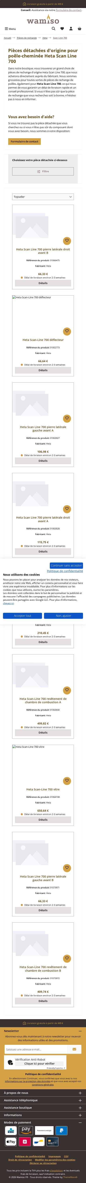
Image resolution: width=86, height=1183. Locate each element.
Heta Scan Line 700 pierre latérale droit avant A (43, 519)
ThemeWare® (70, 1177)
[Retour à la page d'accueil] (43, 19)
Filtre (45, 171)
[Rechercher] (53, 29)
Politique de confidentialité (30, 1156)
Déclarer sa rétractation (43, 1163)
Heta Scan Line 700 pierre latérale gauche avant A (43, 428)
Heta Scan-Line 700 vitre (43, 789)
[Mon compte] (71, 29)
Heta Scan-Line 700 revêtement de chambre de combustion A (43, 700)
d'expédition (56, 1170)
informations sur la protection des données (27, 1081)
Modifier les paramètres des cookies (55, 1159)
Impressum (54, 1156)
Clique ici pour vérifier (39, 1063)
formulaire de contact (68, 10)
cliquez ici (8, 603)
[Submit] (74, 1049)
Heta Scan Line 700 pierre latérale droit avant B (43, 251)
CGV (66, 1156)
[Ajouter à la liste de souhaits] (67, 241)
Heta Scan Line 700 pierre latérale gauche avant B (43, 878)
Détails (43, 283)
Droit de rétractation (20, 1159)
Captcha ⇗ (56, 1068)
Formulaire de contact (24, 141)
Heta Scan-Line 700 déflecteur (43, 340)
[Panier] (79, 29)
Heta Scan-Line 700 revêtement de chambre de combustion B (43, 968)
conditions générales (43, 1084)
